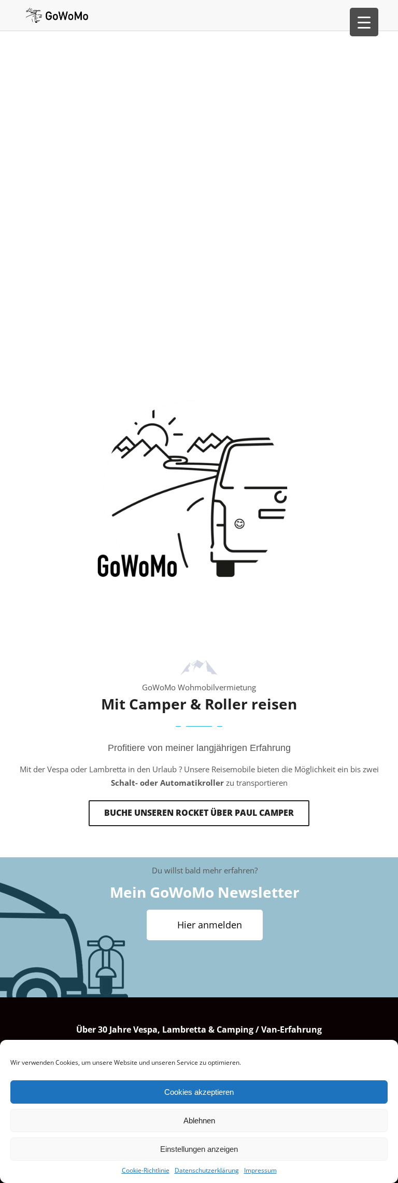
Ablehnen (199, 1120)
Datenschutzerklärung (207, 1170)
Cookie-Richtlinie (145, 1170)
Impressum (260, 1170)
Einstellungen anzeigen (199, 1149)
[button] (199, 813)
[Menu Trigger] (364, 22)
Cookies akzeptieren (199, 1092)
